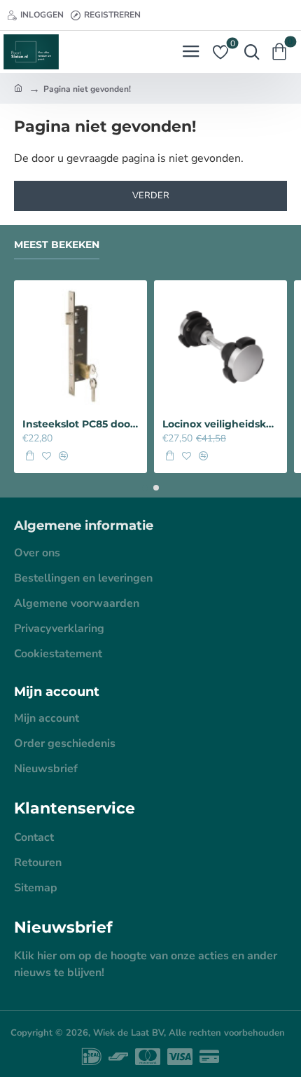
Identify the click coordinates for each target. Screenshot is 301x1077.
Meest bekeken (56, 245)
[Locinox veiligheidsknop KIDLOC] (220, 347)
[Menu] (190, 52)
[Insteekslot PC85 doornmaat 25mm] (80, 347)
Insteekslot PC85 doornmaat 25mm (80, 424)
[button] (29, 455)
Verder (150, 195)
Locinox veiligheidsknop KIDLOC (220, 424)
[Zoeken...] (248, 52)
